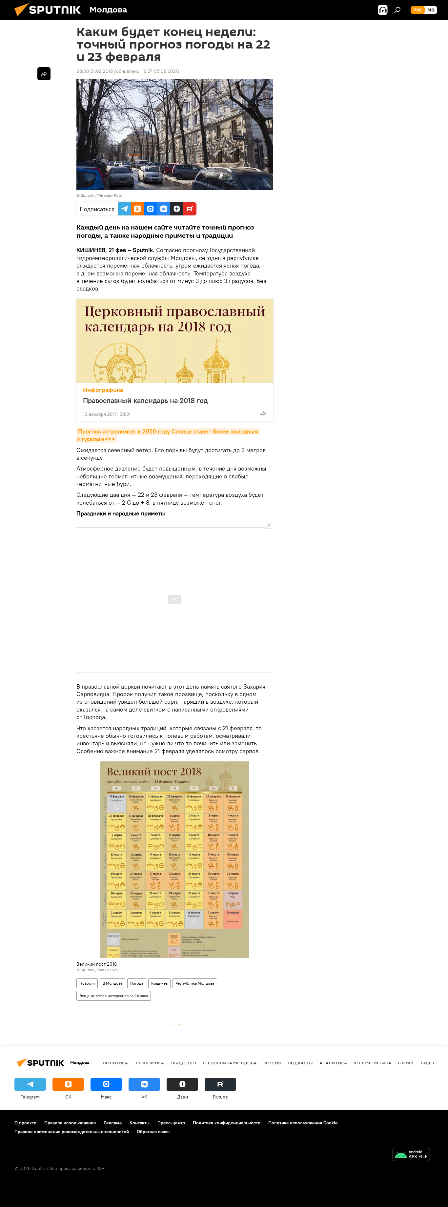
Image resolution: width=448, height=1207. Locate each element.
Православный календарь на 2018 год (145, 400)
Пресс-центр (171, 1123)
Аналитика (333, 1063)
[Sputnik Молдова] (50, 18)
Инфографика (103, 390)
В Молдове (112, 983)
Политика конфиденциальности (226, 1123)
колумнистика (372, 1063)
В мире (406, 1063)
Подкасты (300, 1063)
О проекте (25, 1123)
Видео (429, 1063)
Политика (115, 1063)
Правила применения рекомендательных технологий (71, 1132)
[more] (263, 413)
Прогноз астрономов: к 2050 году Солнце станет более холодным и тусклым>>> (168, 435)
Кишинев (159, 983)
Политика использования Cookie (303, 1123)
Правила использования (70, 1123)
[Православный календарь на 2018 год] (174, 341)
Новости (87, 983)
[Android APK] (411, 1155)
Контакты (140, 1123)
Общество (183, 1063)
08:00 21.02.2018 (94, 71)
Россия (272, 1063)
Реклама (113, 1123)
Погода (136, 983)
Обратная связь (153, 1132)
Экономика (149, 1063)
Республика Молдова (194, 983)
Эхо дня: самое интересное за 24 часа (113, 995)
